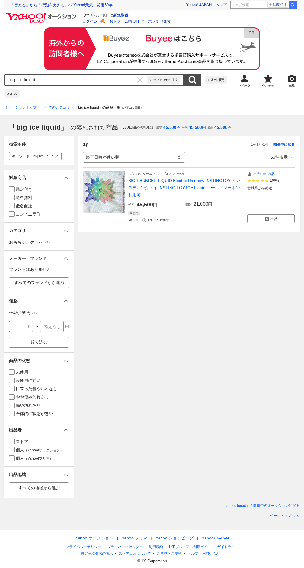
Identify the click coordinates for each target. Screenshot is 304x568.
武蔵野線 (280, 5)
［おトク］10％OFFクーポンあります (138, 21)
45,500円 (171, 127)
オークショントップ (20, 107)
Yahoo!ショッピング (175, 538)
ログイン (90, 21)
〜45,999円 (23, 312)
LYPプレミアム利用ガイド (190, 547)
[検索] (293, 5)
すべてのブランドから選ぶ (39, 282)
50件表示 (279, 157)
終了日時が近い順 (102, 157)
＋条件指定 (216, 80)
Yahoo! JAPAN (199, 4)
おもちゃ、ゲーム (140, 173)
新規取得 (121, 15)
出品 (274, 219)
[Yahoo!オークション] (41, 15)
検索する (192, 80)
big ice (12, 93)
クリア (139, 79)
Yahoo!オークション (94, 538)
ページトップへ (282, 516)
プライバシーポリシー (83, 547)
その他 (180, 173)
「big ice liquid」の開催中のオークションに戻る (261, 506)
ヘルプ (221, 4)
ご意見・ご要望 (169, 553)
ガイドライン (227, 547)
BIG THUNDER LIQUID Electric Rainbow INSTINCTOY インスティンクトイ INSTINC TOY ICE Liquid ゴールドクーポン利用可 (184, 187)
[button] (39, 178)
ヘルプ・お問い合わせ (205, 553)
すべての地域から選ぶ (39, 487)
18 (136, 220)
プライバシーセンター (125, 547)
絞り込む (39, 342)
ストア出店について (135, 553)
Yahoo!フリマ (134, 538)
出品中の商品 (264, 174)
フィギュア (164, 173)
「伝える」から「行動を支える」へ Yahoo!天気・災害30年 (61, 5)
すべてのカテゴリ (163, 80)
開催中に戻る (284, 145)
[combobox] (76, 80)
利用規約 (156, 547)
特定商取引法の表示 (97, 553)
